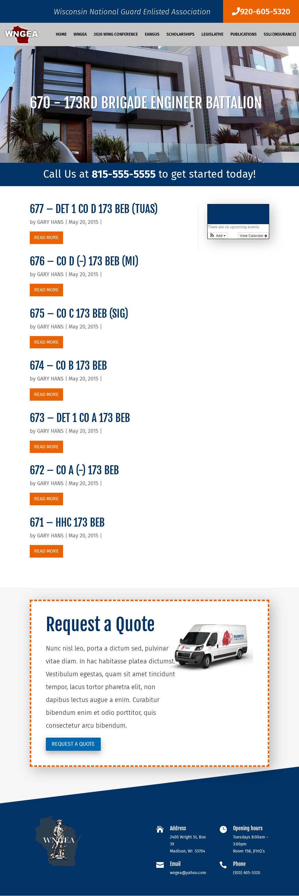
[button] (217, 235)
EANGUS (152, 34)
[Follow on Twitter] (46, 880)
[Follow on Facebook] (34, 880)
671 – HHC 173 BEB (89, 522)
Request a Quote (73, 744)
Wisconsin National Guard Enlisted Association (132, 13)
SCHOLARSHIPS (180, 34)
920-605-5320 (265, 11)
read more (46, 237)
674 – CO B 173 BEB (89, 365)
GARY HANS (50, 222)
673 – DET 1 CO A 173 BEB (94, 418)
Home (61, 34)
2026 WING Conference (116, 34)
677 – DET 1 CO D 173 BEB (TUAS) (99, 209)
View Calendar (252, 235)
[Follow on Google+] (57, 880)
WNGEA (80, 34)
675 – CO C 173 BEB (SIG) (93, 313)
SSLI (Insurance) (280, 34)
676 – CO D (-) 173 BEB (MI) (94, 261)
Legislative (212, 34)
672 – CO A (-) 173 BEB (91, 470)
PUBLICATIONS (243, 34)
